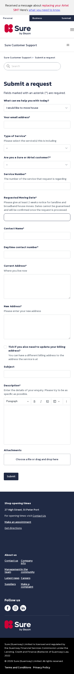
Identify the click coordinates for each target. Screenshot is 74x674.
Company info (27, 562)
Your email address (17, 117)
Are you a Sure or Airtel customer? (27, 157)
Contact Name (14, 228)
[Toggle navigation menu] (68, 45)
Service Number (15, 174)
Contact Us (39, 516)
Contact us (11, 561)
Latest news (12, 578)
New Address (13, 306)
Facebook (8, 608)
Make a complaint (27, 585)
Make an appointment (18, 522)
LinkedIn (23, 608)
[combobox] (37, 108)
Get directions (13, 528)
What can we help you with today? (26, 101)
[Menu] (72, 29)
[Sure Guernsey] (18, 29)
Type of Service (15, 136)
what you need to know (44, 10)
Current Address (15, 266)
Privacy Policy (41, 667)
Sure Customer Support (17, 57)
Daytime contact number (21, 247)
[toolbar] (37, 401)
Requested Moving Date (20, 198)
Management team (13, 570)
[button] (37, 459)
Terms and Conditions (18, 667)
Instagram (15, 608)
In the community (28, 570)
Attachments (12, 450)
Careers (25, 578)
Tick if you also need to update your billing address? (36, 349)
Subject (9, 367)
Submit (11, 476)
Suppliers (10, 584)
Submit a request (45, 57)
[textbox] (37, 425)
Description (12, 385)
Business (37, 18)
